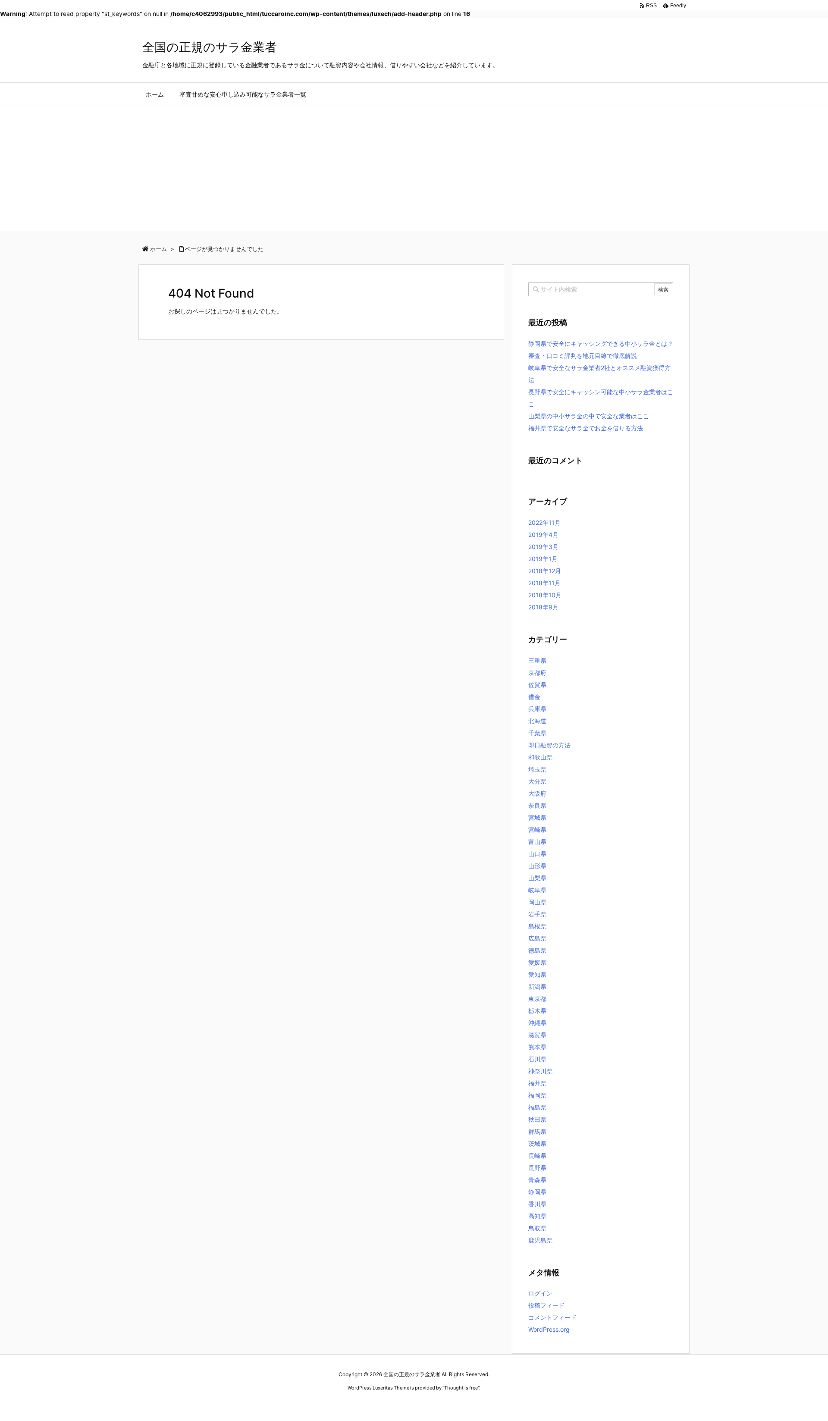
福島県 (537, 1107)
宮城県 (537, 817)
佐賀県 (537, 684)
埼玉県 (537, 769)
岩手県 (537, 914)
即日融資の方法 (549, 745)
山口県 (537, 853)
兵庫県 (537, 708)
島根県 (537, 926)
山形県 (537, 865)
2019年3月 (543, 546)
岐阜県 (537, 890)
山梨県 (537, 877)
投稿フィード (546, 1305)
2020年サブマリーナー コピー (383, 1404)
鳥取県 (537, 1228)
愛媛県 (537, 962)
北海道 (537, 721)
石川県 (537, 1059)
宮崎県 (537, 829)
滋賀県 (537, 1034)
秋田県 (537, 1119)
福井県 (537, 1083)
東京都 (537, 998)
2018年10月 (544, 595)
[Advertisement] (414, 170)
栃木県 (537, 1010)
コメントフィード (552, 1317)
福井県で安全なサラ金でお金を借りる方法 (585, 428)
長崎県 (537, 1155)
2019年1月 (543, 558)
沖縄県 (537, 1022)
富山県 (537, 841)
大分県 (537, 781)
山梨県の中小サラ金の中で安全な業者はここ (588, 416)
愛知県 (537, 974)
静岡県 (537, 1191)
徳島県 (537, 950)
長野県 (537, 1167)
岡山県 (537, 902)
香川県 (537, 1204)
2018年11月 (544, 583)
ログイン (540, 1293)
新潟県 (537, 986)
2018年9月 (543, 607)
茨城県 (537, 1143)
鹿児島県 (540, 1240)
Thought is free (461, 1388)
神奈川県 (540, 1071)
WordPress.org (549, 1329)
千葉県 (537, 733)
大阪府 (537, 793)
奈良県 (537, 805)
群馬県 (537, 1131)
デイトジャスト (507, 1404)
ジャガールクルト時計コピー (453, 1404)
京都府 (537, 672)
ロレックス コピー (325, 1404)
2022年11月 (544, 522)
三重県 (537, 660)
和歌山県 (540, 757)
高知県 (537, 1216)
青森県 (537, 1179)
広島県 (537, 938)
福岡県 (537, 1095)
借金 (534, 696)
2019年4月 (543, 534)
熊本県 (537, 1047)
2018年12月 (544, 570)
